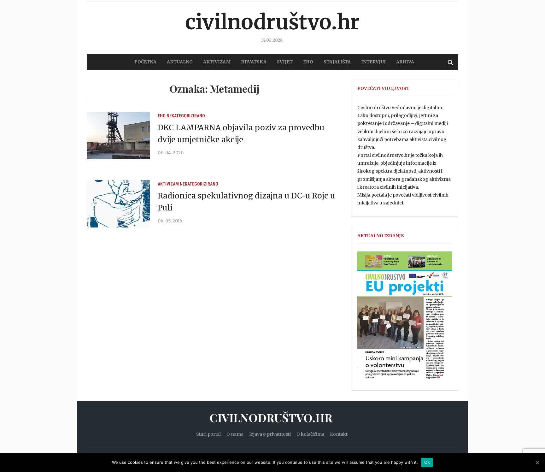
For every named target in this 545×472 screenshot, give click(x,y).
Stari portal (208, 434)
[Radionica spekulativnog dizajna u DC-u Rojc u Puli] (118, 203)
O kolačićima (310, 434)
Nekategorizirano (186, 115)
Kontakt (339, 434)
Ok (427, 462)
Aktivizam (168, 183)
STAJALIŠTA (337, 62)
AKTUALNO (180, 62)
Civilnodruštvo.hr (272, 22)
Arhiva (405, 62)
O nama (234, 434)
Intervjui (373, 62)
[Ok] (537, 462)
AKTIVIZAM (217, 62)
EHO (308, 62)
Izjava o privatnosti (270, 434)
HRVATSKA (254, 62)
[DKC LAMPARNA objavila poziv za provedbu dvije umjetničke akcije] (118, 135)
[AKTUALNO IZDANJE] (404, 318)
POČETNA (145, 62)
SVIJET (285, 62)
